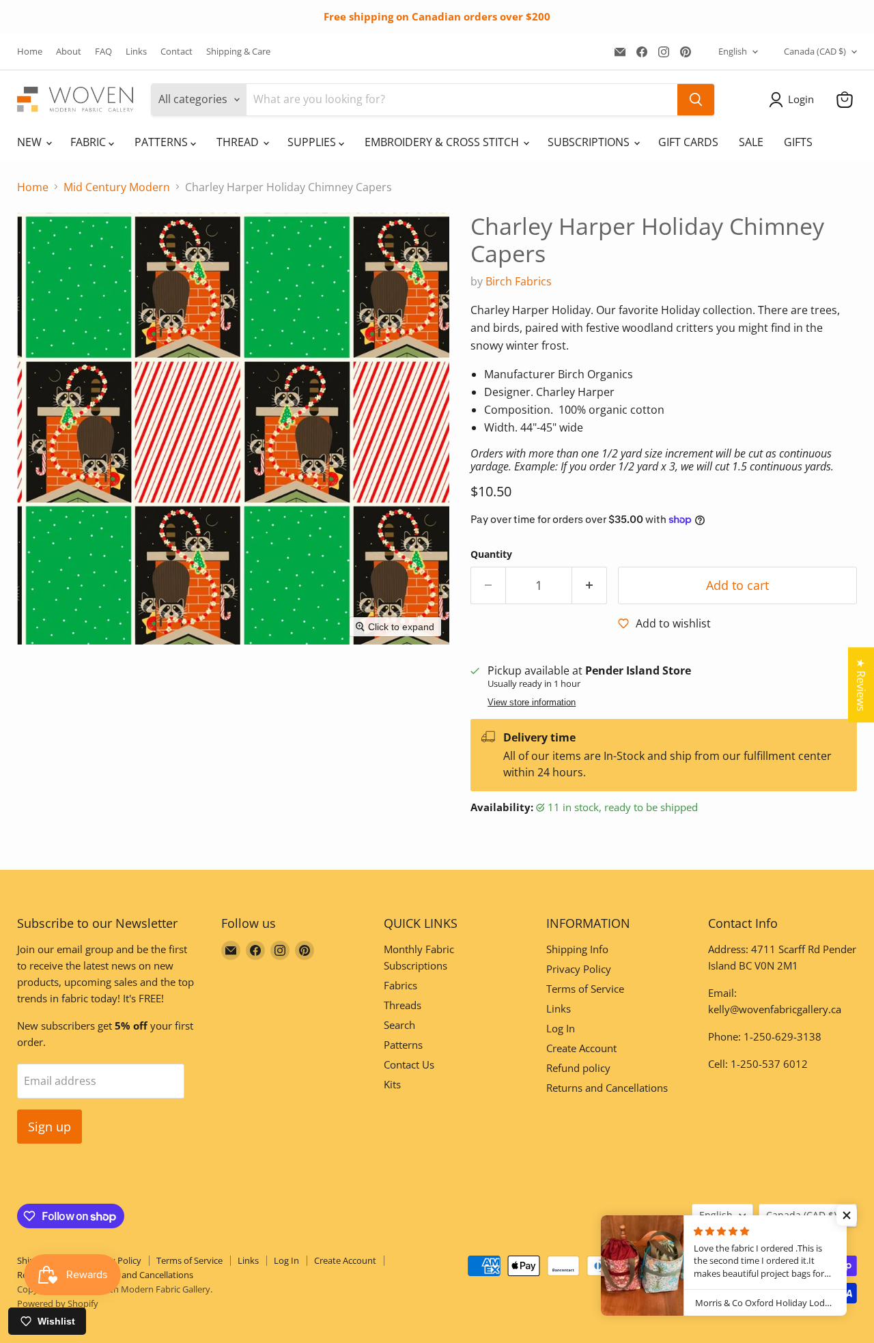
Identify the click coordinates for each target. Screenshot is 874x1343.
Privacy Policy (578, 969)
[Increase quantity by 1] (589, 585)
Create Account (581, 1048)
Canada (815, 51)
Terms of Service (585, 988)
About (68, 51)
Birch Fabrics (518, 281)
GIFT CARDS (688, 142)
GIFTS (798, 142)
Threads (402, 1005)
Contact (176, 51)
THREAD (239, 142)
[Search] (695, 99)
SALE (751, 142)
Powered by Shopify (57, 1303)
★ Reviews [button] (861, 684)
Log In (560, 1028)
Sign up (49, 1126)
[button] (794, 99)
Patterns (403, 1044)
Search (399, 1025)
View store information (532, 702)
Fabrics (400, 985)
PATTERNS (163, 142)
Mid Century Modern (117, 187)
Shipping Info (577, 949)
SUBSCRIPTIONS (590, 142)
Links (136, 51)
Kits (392, 1084)
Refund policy (578, 1068)
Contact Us (409, 1064)
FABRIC (89, 142)
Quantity (491, 554)
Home (29, 51)
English (732, 51)
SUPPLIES (313, 142)
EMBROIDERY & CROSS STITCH (443, 142)
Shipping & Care (238, 51)
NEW (30, 142)
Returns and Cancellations (607, 1087)
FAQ (103, 51)
